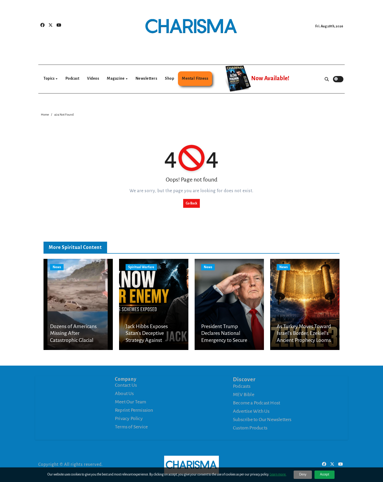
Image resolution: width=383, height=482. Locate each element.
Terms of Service (131, 426)
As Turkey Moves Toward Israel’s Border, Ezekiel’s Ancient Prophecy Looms (304, 333)
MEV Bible (243, 394)
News (57, 267)
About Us (124, 393)
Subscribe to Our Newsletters (262, 419)
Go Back (191, 203)
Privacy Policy (129, 418)
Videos (93, 78)
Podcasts (242, 386)
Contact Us (126, 385)
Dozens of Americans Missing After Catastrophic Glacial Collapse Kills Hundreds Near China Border (76, 340)
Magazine (116, 78)
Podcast (72, 78)
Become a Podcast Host (256, 402)
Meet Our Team (130, 401)
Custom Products (250, 427)
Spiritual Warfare (141, 267)
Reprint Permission (134, 410)
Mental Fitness (195, 78)
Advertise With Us (251, 411)
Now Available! (270, 78)
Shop (169, 78)
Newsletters (146, 78)
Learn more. (278, 474)
